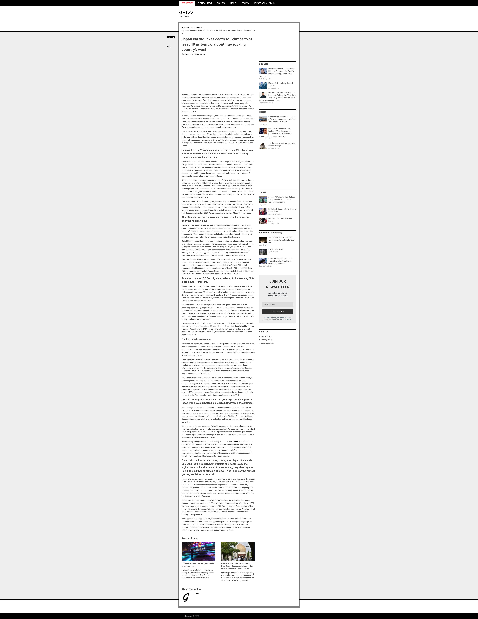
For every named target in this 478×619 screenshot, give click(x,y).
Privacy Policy (266, 340)
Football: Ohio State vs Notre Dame (280, 219)
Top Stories (187, 3)
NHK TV (234, 313)
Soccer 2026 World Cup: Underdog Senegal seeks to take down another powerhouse (282, 199)
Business (221, 3)
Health (233, 3)
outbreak (237, 441)
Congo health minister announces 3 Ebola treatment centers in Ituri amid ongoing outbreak (282, 119)
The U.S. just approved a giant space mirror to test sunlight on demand (281, 240)
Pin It (169, 46)
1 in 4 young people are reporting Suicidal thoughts (281, 144)
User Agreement (267, 343)
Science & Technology (264, 3)
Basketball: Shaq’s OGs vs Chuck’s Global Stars (282, 210)
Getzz (186, 12)
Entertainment (205, 3)
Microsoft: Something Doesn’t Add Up (280, 84)
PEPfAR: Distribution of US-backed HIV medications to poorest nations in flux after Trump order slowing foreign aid (275, 132)
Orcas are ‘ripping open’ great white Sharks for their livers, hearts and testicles (280, 261)
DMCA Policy (266, 336)
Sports (245, 3)
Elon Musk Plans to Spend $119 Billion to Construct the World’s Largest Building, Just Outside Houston (276, 72)
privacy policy (268, 319)
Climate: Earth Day (275, 249)
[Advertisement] (253, 14)
